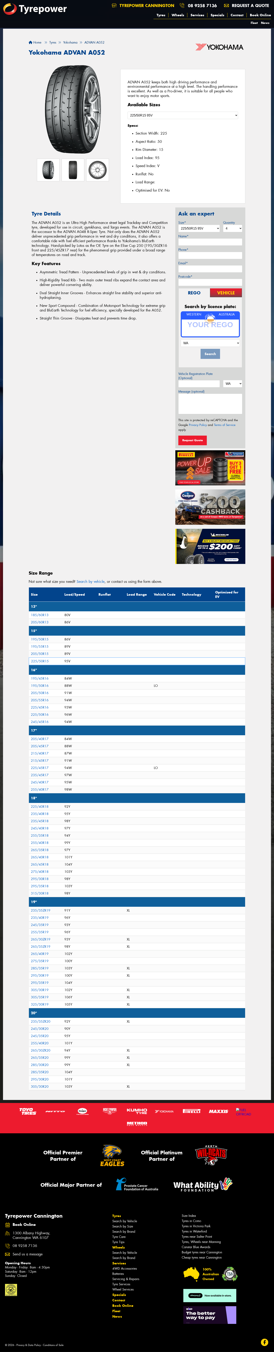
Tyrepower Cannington (146, 5)
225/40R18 (40, 807)
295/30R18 (40, 879)
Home (36, 42)
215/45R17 (40, 761)
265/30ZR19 (40, 939)
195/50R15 (40, 639)
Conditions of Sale (53, 1345)
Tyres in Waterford (194, 1231)
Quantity (229, 223)
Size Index (189, 1216)
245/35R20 (40, 1036)
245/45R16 (40, 722)
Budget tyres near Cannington (202, 1252)
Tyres (161, 15)
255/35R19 (40, 932)
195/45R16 (40, 678)
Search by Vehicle (124, 1221)
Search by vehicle (91, 581)
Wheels (178, 15)
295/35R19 (40, 983)
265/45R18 (40, 864)
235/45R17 (40, 775)
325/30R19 (40, 1004)
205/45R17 (40, 746)
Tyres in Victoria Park (196, 1226)
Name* (183, 236)
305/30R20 (40, 1086)
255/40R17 (40, 789)
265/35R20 (40, 1058)
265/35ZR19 (40, 947)
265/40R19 (40, 954)
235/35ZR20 (40, 1021)
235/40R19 (40, 918)
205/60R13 (40, 622)
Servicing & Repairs (125, 1279)
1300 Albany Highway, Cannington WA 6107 (31, 1235)
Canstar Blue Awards (196, 1247)
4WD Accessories (124, 1268)
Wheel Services (123, 1289)
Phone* (183, 250)
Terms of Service (224, 425)
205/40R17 (40, 739)
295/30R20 (40, 1079)
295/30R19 (40, 975)
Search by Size (122, 1226)
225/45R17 (40, 768)
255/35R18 (40, 835)
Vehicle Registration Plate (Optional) (195, 376)
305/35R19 (40, 997)
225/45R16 (40, 707)
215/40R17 (40, 753)
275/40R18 (40, 872)
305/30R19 (40, 990)
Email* (183, 263)
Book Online (260, 15)
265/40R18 (40, 857)
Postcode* (185, 277)
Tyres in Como (191, 1221)
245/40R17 (40, 782)
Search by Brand (123, 1231)
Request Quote (192, 440)
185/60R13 (40, 615)
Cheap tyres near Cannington (202, 1257)
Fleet (254, 23)
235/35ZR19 (40, 910)
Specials (217, 15)
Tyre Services (121, 1284)
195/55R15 (40, 646)
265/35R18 (40, 850)
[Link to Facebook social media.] (264, 1342)
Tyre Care (119, 1237)
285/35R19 (40, 968)
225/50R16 (40, 715)
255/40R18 (40, 843)
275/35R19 (40, 961)
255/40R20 (40, 1043)
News (265, 23)
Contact (237, 15)
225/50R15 (40, 661)
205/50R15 (40, 654)
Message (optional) (191, 391)
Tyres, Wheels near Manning (201, 1242)
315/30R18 (40, 893)
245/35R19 (40, 925)
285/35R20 (40, 1072)
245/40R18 (40, 828)
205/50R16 (40, 693)
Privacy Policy (198, 425)
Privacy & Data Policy (28, 1345)
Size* (182, 223)
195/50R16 (40, 686)
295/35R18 (40, 886)
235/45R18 (40, 821)
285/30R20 (40, 1065)
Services (197, 15)
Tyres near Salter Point (197, 1237)
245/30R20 (40, 1029)
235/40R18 (40, 814)
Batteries (118, 1274)
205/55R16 (40, 700)
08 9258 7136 (202, 5)
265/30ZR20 (40, 1050)
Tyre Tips (118, 1242)
